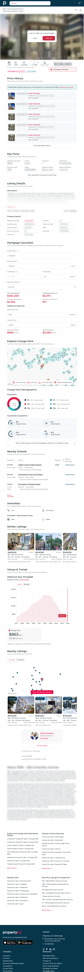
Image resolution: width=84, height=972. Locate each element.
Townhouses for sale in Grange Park (20, 849)
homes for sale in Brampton (17, 900)
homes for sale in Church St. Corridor (55, 861)
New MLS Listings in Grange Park (56, 878)
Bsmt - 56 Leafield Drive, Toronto (54, 906)
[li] (50, 949)
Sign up (49, 38)
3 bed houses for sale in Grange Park (20, 845)
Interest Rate (12, 271)
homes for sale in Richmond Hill (19, 881)
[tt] (44, 949)
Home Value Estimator (51, 966)
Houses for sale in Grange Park (18, 861)
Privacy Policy (8, 968)
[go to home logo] (12, 932)
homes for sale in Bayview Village (54, 864)
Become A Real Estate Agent (13, 963)
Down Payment (12, 261)
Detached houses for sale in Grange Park (22, 857)
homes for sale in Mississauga (18, 891)
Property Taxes (11, 320)
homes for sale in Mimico (51, 849)
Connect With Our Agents (52, 963)
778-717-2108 (44, 738)
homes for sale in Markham (17, 887)
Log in (35, 38)
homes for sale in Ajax (15, 904)
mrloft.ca (6, 958)
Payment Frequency (13, 282)
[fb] (47, 949)
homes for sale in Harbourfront (53, 858)
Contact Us (47, 961)
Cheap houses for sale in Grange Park (21, 864)
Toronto (20, 11)
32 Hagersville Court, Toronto (52, 890)
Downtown (14, 11)
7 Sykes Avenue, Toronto (51, 896)
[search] (30, 3)
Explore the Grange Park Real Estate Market (22, 834)
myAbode (18, 937)
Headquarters (8, 961)
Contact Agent (42, 746)
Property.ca (7, 937)
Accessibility (7, 966)
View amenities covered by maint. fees (42, 175)
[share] (80, 10)
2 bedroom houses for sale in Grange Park (22, 842)
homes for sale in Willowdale (53, 837)
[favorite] (32, 535)
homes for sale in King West (52, 840)
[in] (54, 949)
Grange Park (6, 11)
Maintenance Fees (12, 309)
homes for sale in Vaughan (17, 884)
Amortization (47, 271)
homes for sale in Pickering (17, 897)
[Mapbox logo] (12, 693)
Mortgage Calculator (50, 968)
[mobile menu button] (81, 3)
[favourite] (76, 10)
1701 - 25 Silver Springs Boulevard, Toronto (57, 899)
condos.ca (6, 956)
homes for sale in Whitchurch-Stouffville (22, 894)
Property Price (12, 251)
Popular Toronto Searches (53, 834)
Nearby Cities (13, 878)
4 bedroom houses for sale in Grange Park (22, 839)
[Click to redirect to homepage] (4, 3)
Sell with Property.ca (50, 958)
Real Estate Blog (49, 956)
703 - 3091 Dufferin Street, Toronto (54, 881)
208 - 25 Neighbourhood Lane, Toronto (56, 893)
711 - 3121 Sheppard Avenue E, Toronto (55, 903)
